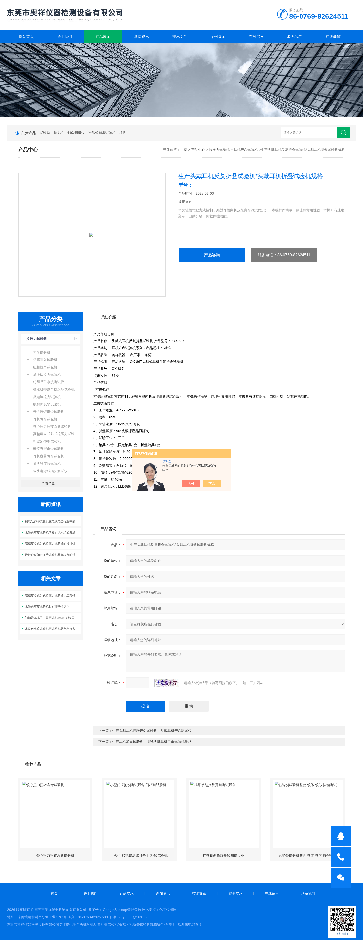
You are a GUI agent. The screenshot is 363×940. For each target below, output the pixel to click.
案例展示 (218, 36)
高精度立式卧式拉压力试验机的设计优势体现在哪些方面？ (53, 543)
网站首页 (26, 36)
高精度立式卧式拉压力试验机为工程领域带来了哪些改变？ (53, 595)
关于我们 (64, 36)
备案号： (95, 910)
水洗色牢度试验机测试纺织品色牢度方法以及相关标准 (53, 629)
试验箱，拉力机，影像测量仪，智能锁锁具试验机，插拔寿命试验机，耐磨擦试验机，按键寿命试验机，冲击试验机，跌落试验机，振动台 (86, 133)
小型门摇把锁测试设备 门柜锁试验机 (139, 855)
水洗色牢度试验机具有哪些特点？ (47, 606)
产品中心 (198, 150)
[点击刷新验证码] (166, 683)
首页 (54, 893)
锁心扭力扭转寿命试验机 (55, 855)
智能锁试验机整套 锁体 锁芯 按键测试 (308, 855)
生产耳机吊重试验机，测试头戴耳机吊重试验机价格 (152, 742)
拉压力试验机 (219, 150)
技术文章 (179, 36)
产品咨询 (212, 255)
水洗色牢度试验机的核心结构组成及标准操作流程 (53, 532)
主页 (183, 150)
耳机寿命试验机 (246, 150)
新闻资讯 (141, 36)
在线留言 (256, 36)
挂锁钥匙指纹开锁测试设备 (223, 855)
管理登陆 (134, 910)
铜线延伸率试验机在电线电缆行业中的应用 (53, 521)
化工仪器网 (168, 910)
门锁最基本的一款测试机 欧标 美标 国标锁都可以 (53, 618)
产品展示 (103, 36)
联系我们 (294, 36)
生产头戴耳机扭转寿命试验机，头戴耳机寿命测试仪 (152, 731)
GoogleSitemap (115, 910)
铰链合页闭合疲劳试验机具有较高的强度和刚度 (53, 555)
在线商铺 (333, 36)
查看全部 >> (50, 483)
